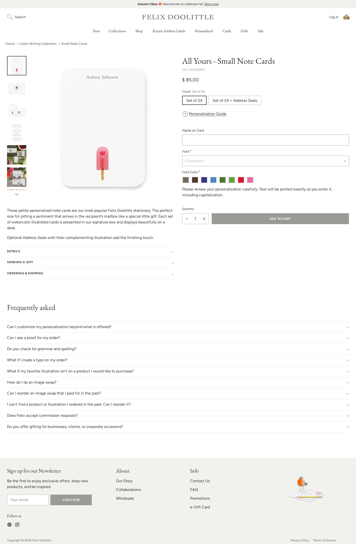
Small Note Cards (74, 44)
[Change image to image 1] (16, 65)
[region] (178, 4)
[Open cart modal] (346, 17)
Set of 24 (194, 100)
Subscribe (71, 500)
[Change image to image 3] (16, 110)
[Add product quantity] (204, 219)
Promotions (200, 498)
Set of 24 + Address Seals (235, 100)
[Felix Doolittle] (178, 17)
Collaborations (128, 489)
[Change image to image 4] (16, 132)
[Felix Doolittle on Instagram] (17, 525)
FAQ (194, 489)
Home (10, 44)
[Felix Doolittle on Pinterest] (9, 525)
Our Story (124, 481)
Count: (193, 91)
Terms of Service (324, 540)
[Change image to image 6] (16, 177)
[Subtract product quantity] (186, 219)
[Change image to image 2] (16, 88)
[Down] (16, 194)
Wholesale (125, 498)
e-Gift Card (200, 507)
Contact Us (200, 481)
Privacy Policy (300, 540)
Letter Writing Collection (37, 44)
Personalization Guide (207, 113)
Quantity (188, 209)
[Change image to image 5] (16, 155)
